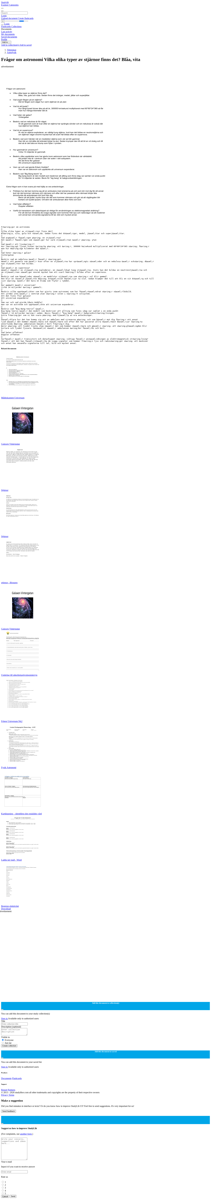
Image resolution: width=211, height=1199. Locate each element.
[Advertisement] (87, 74)
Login (4, 15)
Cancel (5, 1196)
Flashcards (6, 26)
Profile (4, 39)
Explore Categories (10, 5)
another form (26, 1134)
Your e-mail (6, 1162)
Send (13, 1196)
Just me (8, 1043)
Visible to (5, 1037)
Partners (11, 1090)
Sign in (4, 1018)
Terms (11, 1095)
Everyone (9, 1040)
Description (11, 1026)
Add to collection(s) (10, 45)
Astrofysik (11, 52)
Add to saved (26, 45)
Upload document (9, 18)
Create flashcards (25, 18)
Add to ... (6, 42)
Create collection (9, 1046)
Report (4, 1090)
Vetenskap (11, 50)
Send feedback (8, 1111)
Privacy (5, 1095)
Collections (16, 26)
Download (6, 909)
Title (3, 1021)
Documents (6, 1078)
